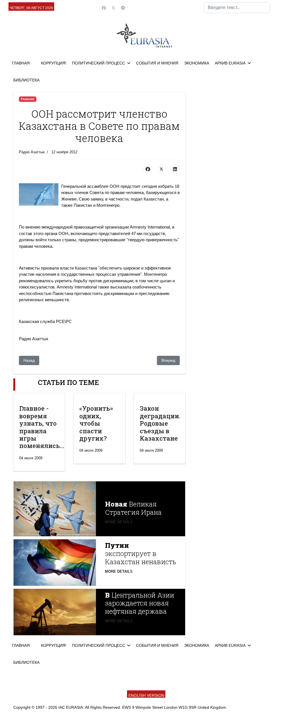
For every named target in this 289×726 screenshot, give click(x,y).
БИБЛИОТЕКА (26, 80)
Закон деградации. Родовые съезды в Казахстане (160, 423)
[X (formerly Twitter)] (161, 169)
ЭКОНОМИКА (196, 63)
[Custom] (123, 8)
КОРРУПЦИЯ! (53, 63)
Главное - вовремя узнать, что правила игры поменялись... (41, 427)
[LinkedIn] (175, 169)
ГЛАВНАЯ (21, 63)
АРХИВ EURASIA (230, 63)
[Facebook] (104, 8)
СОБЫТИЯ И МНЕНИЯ (157, 63)
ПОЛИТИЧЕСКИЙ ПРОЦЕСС (98, 63)
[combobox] (237, 7)
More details (119, 522)
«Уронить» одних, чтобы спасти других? (96, 423)
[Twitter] (113, 8)
